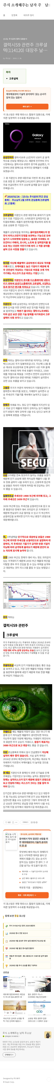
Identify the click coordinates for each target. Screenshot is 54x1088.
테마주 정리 (29, 15)
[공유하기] (13, 822)
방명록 (14, 15)
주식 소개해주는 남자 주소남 (25, 5)
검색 (43, 5)
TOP (49, 1079)
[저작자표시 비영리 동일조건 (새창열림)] (34, 822)
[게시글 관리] (16, 822)
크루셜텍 (13, 78)
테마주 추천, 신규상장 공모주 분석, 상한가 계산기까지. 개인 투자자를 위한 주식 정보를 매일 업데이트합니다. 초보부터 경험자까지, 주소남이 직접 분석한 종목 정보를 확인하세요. (21, 1045)
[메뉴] (49, 5)
